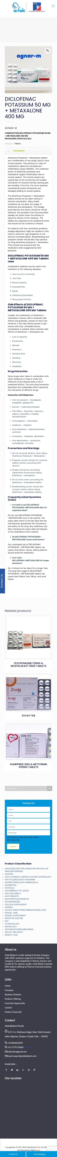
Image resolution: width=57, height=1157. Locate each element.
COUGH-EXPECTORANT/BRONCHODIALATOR (25, 910)
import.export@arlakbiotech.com (22, 1056)
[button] (47, 50)
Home (7, 986)
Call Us (14, 1154)
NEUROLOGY (11, 926)
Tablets (17, 143)
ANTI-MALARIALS (13, 893)
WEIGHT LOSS (11, 935)
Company (9, 990)
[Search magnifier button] (49, 788)
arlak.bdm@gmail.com (17, 1052)
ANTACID (9, 874)
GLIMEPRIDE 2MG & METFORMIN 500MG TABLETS (28, 766)
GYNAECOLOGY (12, 924)
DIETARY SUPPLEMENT (15, 915)
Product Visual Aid (13, 1012)
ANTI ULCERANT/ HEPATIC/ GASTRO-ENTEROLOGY (28, 877)
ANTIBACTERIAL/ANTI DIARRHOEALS (21, 882)
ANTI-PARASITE (12, 896)
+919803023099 (15, 1043)
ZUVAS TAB (28, 715)
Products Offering (13, 999)
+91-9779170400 (15, 1047)
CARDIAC (9, 907)
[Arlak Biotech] (28, 7)
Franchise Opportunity (15, 1003)
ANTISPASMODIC (12, 902)
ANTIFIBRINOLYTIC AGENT (17, 890)
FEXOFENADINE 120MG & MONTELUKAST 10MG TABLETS (28, 664)
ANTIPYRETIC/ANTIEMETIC (17, 899)
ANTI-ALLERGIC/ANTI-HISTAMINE (20, 879)
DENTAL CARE (11, 913)
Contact (8, 1008)
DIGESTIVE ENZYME (14, 918)
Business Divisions (13, 995)
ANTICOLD (9, 888)
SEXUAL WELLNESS (14, 932)
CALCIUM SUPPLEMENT (16, 904)
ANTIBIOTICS (10, 885)
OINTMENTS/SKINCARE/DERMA (19, 929)
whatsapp (40, 1154)
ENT (7, 921)
